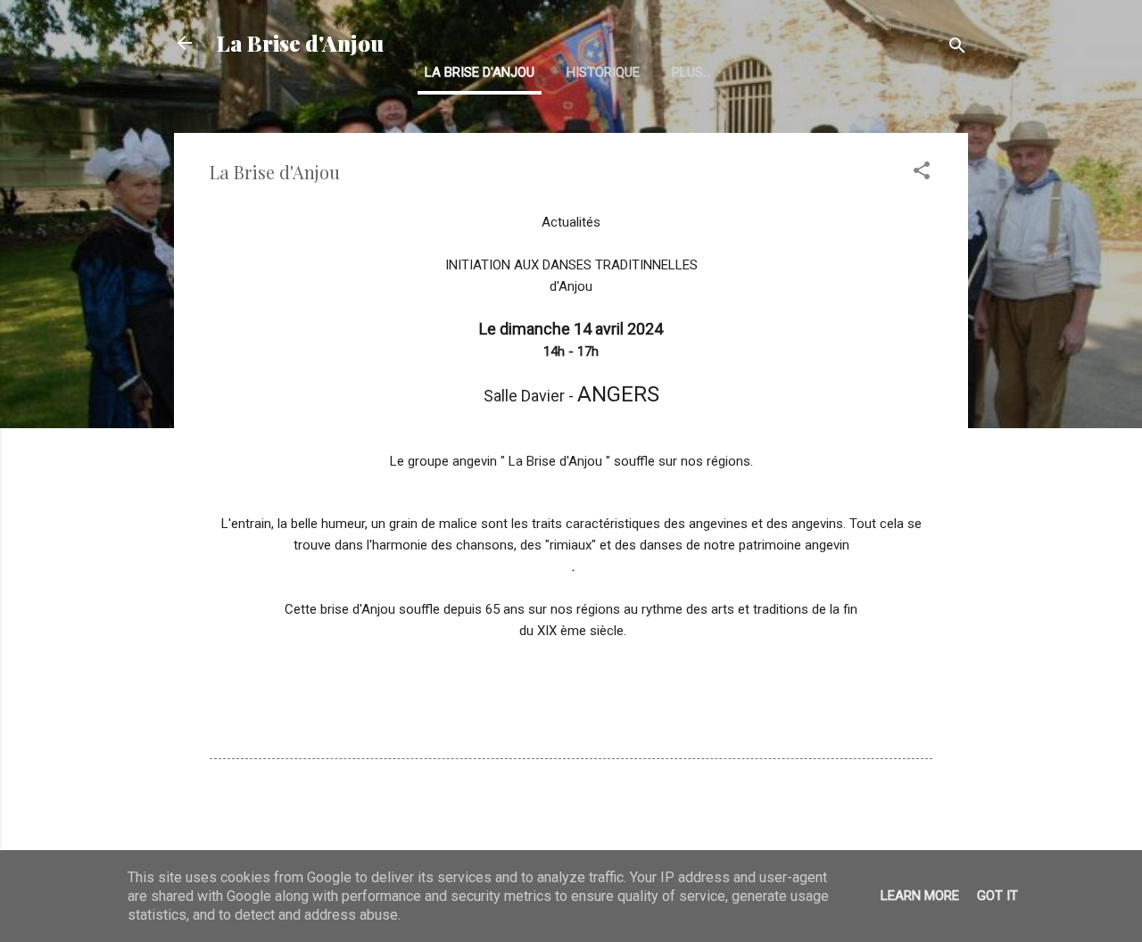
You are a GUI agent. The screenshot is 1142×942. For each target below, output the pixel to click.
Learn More (920, 896)
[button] (921, 173)
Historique (603, 72)
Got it (997, 896)
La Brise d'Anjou (300, 43)
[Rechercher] (957, 48)
